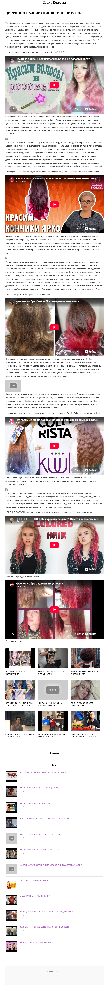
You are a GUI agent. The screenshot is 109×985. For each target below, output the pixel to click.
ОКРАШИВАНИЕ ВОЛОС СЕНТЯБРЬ (35, 803)
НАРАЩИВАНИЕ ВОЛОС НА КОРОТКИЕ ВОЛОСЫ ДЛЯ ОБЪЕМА (47, 911)
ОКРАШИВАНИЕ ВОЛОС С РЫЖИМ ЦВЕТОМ (39, 787)
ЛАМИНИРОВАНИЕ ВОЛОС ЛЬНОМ (35, 896)
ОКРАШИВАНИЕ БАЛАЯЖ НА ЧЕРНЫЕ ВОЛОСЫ (40, 849)
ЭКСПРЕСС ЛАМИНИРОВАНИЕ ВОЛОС (36, 880)
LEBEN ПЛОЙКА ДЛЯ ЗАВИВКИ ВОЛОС (36, 942)
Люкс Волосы (54, 3)
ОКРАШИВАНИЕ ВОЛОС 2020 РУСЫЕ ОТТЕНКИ (40, 834)
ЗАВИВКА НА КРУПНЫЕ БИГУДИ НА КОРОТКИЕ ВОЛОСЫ (44, 927)
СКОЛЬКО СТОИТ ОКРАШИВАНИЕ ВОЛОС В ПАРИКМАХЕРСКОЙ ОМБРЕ (51, 865)
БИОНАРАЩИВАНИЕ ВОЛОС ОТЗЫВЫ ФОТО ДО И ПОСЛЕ (45, 818)
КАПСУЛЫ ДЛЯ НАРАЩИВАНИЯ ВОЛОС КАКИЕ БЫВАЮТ (44, 772)
